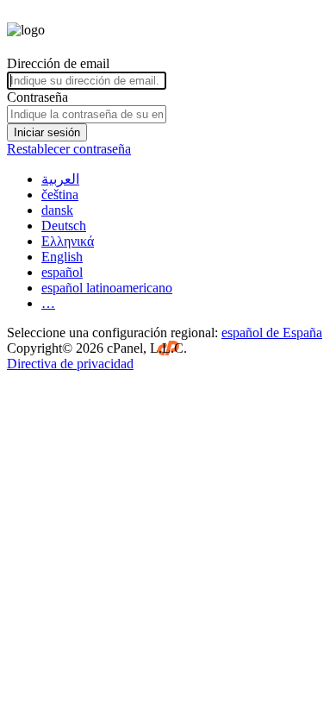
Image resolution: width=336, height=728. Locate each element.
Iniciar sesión (47, 132)
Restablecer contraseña (69, 148)
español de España (271, 332)
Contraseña (37, 97)
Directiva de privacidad (70, 363)
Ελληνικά (67, 241)
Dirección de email (58, 63)
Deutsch (63, 225)
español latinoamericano (106, 287)
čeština (59, 194)
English (62, 256)
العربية (60, 179)
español (62, 272)
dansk (57, 210)
